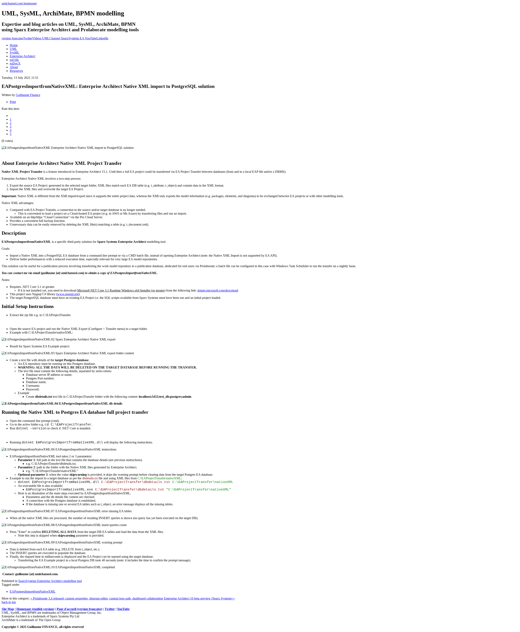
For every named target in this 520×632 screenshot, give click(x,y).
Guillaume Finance (28, 95)
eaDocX (15, 63)
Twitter (27, 38)
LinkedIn (102, 38)
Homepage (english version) (35, 609)
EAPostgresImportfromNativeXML (32, 591)
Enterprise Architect (22, 56)
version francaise (12, 38)
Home (14, 45)
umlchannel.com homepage (19, 3)
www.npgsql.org (68, 294)
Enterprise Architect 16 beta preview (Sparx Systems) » (199, 598)
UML (13, 49)
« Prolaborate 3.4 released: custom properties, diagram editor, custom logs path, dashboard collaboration (96, 598)
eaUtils (14, 60)
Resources (16, 70)
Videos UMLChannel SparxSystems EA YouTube (64, 38)
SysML (14, 52)
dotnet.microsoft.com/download (217, 290)
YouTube (123, 609)
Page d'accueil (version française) (79, 609)
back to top (9, 602)
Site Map (8, 609)
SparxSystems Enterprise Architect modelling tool (50, 581)
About (14, 67)
